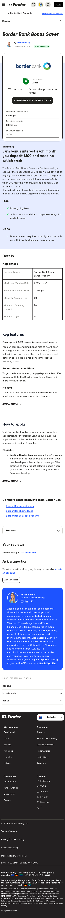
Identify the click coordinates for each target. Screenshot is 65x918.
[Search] (33, 4)
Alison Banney (24, 42)
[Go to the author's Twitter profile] (31, 601)
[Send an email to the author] (22, 601)
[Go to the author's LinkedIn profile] (26, 601)
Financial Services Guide (21, 901)
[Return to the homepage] (16, 4)
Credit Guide (37, 901)
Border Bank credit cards (20, 506)
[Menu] (3, 4)
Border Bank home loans (19, 511)
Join (58, 4)
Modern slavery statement (13, 856)
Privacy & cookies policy (12, 839)
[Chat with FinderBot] (40, 4)
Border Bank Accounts (21, 13)
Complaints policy (9, 848)
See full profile (47, 663)
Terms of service (9, 831)
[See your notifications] (48, 4)
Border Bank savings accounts (22, 516)
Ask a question (11, 580)
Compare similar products (32, 100)
